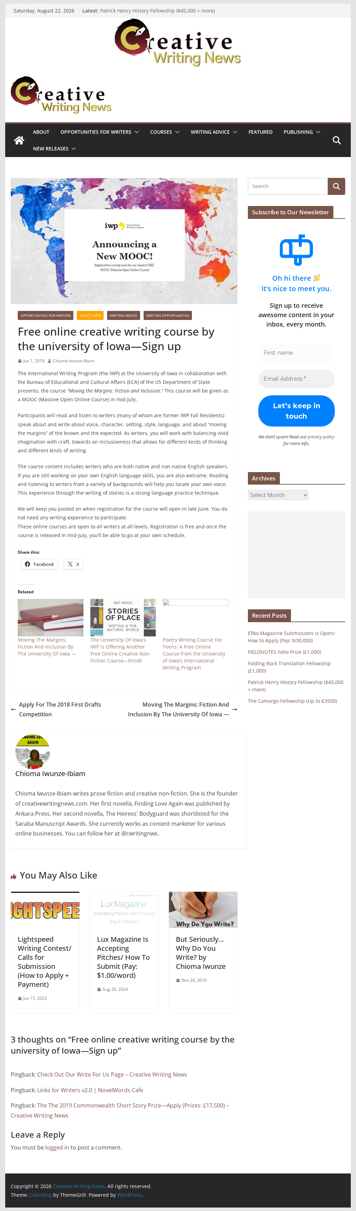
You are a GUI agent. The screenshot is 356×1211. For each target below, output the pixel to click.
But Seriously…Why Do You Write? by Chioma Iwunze (201, 952)
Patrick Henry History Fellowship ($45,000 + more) (157, 10)
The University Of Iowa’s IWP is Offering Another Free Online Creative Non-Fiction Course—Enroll (120, 650)
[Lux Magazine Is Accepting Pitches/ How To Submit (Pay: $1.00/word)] (124, 896)
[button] (135, 132)
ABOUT (41, 132)
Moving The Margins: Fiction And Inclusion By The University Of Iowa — (47, 646)
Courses (161, 132)
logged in (57, 1147)
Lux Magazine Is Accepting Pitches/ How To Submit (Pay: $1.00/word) (123, 957)
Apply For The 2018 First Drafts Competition (60, 709)
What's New (90, 315)
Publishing (298, 132)
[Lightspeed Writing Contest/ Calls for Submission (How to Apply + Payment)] (45, 896)
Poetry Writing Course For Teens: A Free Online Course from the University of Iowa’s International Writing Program (194, 653)
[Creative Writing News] (177, 22)
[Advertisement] (296, 554)
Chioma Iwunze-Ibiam (74, 361)
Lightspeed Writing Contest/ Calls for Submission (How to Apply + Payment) (45, 961)
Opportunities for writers (95, 132)
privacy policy (321, 437)
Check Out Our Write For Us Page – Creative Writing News (112, 1074)
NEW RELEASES (50, 148)
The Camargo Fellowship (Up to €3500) (292, 701)
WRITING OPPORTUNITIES (167, 315)
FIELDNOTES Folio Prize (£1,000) (284, 652)
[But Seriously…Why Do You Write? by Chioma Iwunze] (203, 896)
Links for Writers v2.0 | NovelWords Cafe (90, 1090)
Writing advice (210, 132)
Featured (261, 132)
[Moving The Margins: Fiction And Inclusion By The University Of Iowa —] (50, 617)
